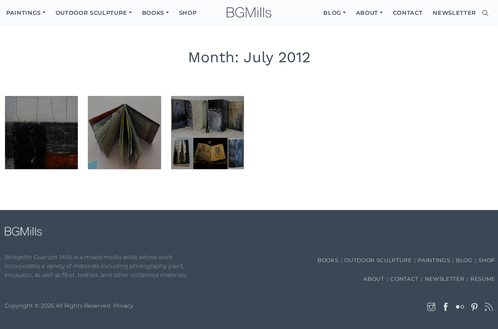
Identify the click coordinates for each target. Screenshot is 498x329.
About (373, 279)
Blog (464, 260)
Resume (482, 279)
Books (327, 260)
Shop (487, 260)
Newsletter (445, 279)
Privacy (123, 305)
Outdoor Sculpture (378, 260)
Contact (404, 279)
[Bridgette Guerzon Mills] (249, 12)
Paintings (434, 260)
